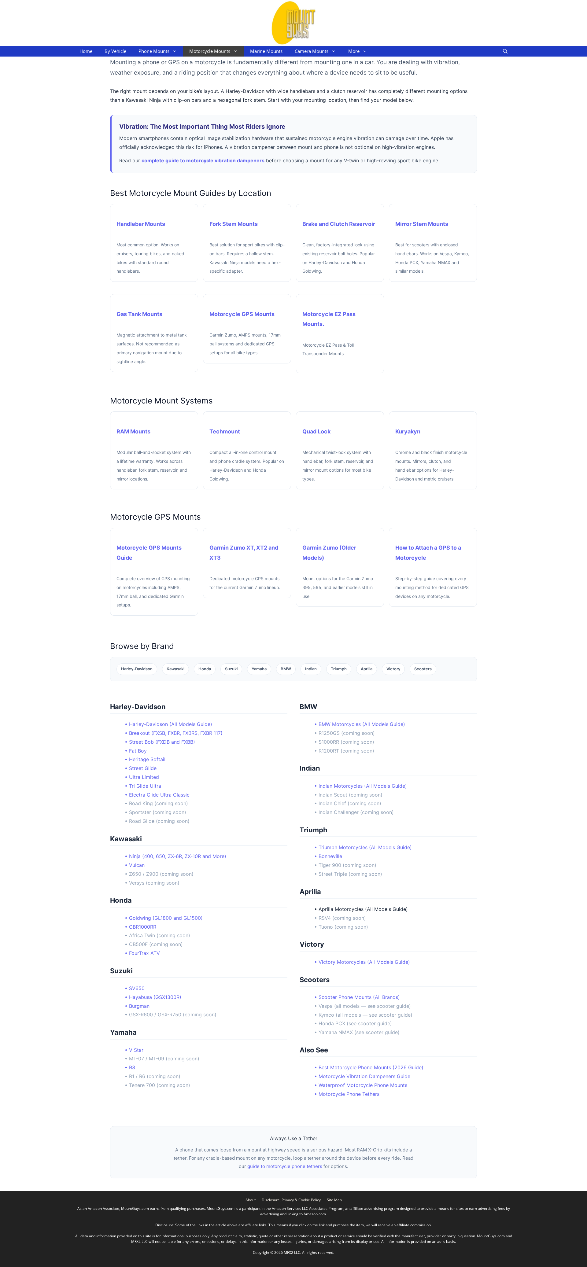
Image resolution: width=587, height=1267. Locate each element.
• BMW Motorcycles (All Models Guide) (359, 724)
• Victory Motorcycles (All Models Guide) (362, 962)
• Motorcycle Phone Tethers (346, 1094)
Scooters (423, 668)
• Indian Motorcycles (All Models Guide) (360, 786)
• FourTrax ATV (142, 953)
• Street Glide (141, 768)
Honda (204, 668)
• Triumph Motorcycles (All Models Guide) (363, 847)
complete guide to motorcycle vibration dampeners (203, 160)
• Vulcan (135, 865)
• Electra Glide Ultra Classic (157, 795)
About (251, 1200)
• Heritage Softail (145, 759)
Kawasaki (175, 668)
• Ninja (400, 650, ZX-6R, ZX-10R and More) (175, 856)
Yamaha (259, 668)
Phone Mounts (153, 51)
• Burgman (137, 1006)
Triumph (339, 668)
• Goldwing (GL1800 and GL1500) (164, 918)
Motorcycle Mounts (209, 51)
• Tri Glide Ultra (143, 786)
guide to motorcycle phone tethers (284, 1166)
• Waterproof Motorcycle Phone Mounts (360, 1085)
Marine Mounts (266, 51)
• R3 (130, 1067)
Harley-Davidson (137, 668)
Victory (393, 668)
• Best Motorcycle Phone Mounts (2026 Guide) (368, 1067)
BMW (286, 668)
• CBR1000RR (140, 927)
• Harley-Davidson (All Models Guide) (168, 724)
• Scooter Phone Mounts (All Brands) (357, 997)
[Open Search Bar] (505, 51)
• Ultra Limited (142, 777)
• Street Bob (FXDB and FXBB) (160, 742)
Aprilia (366, 668)
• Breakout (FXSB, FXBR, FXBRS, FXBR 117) (174, 733)
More (354, 51)
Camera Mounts (311, 51)
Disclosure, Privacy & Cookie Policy (291, 1200)
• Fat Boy (136, 751)
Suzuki (231, 668)
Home (85, 51)
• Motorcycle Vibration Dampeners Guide (362, 1076)
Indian (311, 668)
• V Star (134, 1050)
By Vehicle (115, 51)
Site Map (334, 1200)
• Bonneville (328, 856)
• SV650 (135, 988)
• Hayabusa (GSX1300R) (153, 997)
